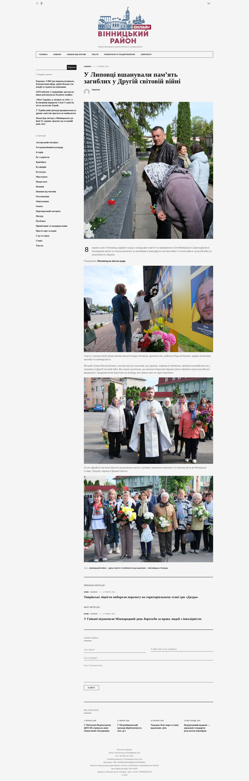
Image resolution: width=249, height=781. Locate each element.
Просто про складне (46, 231)
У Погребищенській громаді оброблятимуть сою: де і (129, 728)
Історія (39, 152)
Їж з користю (42, 157)
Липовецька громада (158, 568)
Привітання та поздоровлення (119, 54)
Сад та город (42, 236)
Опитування (42, 201)
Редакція (96, 90)
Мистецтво (41, 177)
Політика (41, 221)
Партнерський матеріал (48, 211)
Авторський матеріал (47, 142)
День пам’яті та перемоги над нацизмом (127, 568)
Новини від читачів (76, 54)
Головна (43, 54)
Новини (57, 54)
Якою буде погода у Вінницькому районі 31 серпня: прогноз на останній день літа (55, 121)
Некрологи (146, 54)
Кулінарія (41, 167)
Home (86, 592)
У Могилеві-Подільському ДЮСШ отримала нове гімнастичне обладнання (97, 728)
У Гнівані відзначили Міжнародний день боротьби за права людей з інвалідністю (142, 619)
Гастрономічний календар (49, 147)
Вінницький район (98, 568)
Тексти (95, 54)
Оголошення (42, 196)
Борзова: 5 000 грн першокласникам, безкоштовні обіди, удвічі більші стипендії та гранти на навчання (55, 84)
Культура (41, 172)
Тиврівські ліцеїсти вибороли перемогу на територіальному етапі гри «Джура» (141, 597)
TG (208, 3)
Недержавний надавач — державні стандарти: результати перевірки (197, 728)
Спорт (39, 240)
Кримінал (41, 162)
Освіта (39, 206)
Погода (39, 216)
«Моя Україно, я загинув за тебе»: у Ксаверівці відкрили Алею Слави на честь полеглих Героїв (55, 102)
